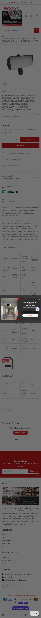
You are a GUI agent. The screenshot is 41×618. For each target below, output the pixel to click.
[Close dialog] (39, 299)
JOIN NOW (30, 315)
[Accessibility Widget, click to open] (37, 309)
